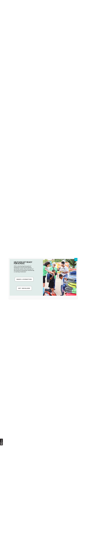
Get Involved (24, 288)
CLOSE (76, 259)
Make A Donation (24, 279)
